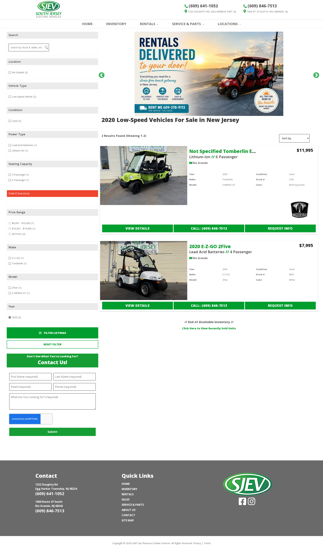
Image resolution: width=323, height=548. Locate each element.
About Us (128, 510)
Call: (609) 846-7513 (209, 228)
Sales (125, 499)
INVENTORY (116, 24)
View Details (137, 228)
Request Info (280, 228)
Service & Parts (186, 24)
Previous (100, 73)
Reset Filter (52, 344)
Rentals (128, 494)
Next (314, 73)
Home (126, 484)
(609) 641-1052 (49, 493)
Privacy (197, 543)
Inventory (129, 489)
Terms (207, 543)
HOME (87, 24)
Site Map (128, 520)
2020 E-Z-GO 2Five (210, 246)
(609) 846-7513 (49, 510)
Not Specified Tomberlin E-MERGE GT (233, 151)
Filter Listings (54, 333)
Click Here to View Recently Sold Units (209, 328)
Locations (228, 24)
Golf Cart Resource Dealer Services (151, 543)
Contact (128, 515)
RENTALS (147, 24)
